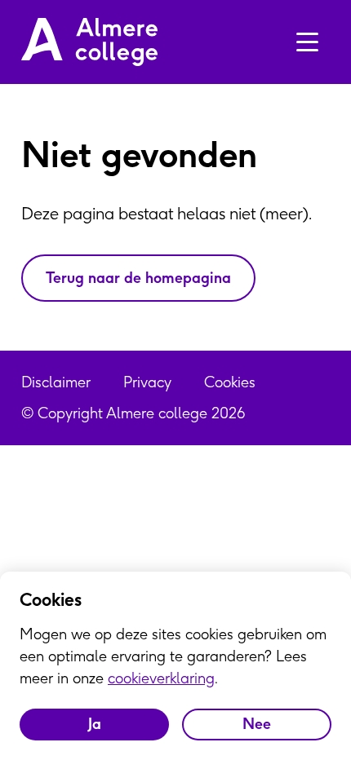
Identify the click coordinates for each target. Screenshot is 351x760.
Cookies (229, 382)
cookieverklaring (161, 678)
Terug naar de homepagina (138, 277)
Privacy (147, 382)
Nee (256, 723)
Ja (94, 723)
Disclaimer (56, 382)
